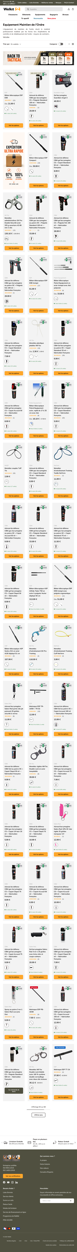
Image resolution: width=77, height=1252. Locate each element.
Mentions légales (11, 1241)
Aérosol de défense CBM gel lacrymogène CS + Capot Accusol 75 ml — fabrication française (13, 954)
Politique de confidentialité (67, 1241)
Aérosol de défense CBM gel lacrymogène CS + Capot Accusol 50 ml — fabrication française (13, 410)
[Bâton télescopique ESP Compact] (38, 143)
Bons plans (52, 18)
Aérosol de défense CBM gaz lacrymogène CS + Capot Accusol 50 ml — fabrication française (38, 891)
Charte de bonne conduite (50, 1241)
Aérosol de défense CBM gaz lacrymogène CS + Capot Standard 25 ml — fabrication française (62, 410)
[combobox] (44, 9)
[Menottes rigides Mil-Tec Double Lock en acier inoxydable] (38, 751)
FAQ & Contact (69, 3)
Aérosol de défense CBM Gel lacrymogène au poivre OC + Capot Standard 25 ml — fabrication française (62, 348)
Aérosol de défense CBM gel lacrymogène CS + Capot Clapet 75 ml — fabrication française (37, 831)
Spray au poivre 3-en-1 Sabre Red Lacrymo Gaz (13, 1011)
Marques (58, 3)
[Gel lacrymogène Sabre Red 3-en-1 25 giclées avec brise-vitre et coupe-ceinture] (38, 934)
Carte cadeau (22, 3)
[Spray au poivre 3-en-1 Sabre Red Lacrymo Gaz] (14, 995)
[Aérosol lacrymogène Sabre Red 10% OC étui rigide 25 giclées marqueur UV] (63, 812)
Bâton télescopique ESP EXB (14, 96)
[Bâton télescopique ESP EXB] (14, 80)
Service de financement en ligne (14, 1212)
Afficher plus (38, 1115)
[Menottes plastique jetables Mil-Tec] (38, 328)
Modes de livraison (10, 1208)
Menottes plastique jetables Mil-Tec (36, 344)
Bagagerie (54, 15)
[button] (73, 9)
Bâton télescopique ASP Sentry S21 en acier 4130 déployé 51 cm (14, 651)
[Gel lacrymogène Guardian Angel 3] (63, 80)
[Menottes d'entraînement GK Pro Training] (38, 634)
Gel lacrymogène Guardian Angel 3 (60, 96)
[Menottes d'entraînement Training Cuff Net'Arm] (63, 634)
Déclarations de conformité (66, 1245)
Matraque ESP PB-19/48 (36, 1010)
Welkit (9, 1236)
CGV (20, 1241)
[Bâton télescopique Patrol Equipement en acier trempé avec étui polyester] (63, 266)
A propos (43, 1160)
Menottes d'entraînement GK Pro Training (37, 651)
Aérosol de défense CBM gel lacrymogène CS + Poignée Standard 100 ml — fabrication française (38, 533)
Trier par (6, 44)
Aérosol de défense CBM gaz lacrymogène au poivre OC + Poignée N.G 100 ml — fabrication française (13, 285)
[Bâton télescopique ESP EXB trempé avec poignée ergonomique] (63, 574)
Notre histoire (45, 1164)
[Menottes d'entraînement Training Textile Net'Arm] (63, 453)
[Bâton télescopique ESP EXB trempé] (38, 266)
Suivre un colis (8, 1200)
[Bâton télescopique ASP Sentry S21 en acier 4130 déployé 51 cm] (14, 634)
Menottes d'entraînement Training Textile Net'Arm (63, 470)
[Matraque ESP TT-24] (63, 1055)
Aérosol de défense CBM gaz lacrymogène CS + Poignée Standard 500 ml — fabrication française (13, 1074)
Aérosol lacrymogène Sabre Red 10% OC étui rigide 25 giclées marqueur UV (63, 830)
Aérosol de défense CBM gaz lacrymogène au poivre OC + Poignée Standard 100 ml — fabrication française (38, 223)
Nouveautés (38, 18)
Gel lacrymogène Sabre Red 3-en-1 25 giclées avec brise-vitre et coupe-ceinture (38, 953)
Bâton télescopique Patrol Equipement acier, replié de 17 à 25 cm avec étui (38, 409)
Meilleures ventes (47, 3)
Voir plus (6, 37)
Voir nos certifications (13, 1176)
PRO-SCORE (7, 1220)
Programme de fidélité (11, 1216)
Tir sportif (25, 18)
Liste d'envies (8, 1192)
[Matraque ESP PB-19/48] (38, 995)
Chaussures (12, 15)
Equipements (40, 15)
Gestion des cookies (51, 1245)
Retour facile (7, 1204)
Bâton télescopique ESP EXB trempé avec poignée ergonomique (63, 590)
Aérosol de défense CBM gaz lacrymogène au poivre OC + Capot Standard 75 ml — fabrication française (62, 533)
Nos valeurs (44, 1168)
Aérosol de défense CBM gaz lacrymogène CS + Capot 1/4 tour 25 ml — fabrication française (13, 831)
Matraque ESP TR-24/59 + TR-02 (36, 707)
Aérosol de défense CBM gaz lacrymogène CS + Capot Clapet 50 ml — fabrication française (62, 954)
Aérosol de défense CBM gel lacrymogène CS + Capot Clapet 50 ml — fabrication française (13, 593)
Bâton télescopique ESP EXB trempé (38, 281)
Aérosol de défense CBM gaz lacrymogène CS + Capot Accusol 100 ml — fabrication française (62, 891)
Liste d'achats (34, 3)
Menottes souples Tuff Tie (13, 469)
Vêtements (26, 15)
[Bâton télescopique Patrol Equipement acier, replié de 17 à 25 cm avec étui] (38, 391)
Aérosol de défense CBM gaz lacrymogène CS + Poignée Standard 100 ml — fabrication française (38, 100)
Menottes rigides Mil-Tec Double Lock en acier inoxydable (38, 768)
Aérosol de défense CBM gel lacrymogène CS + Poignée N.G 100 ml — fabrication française (62, 223)
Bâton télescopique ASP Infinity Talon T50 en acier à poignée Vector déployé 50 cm (38, 592)
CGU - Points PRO (35, 1241)
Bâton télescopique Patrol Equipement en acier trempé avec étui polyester (62, 284)
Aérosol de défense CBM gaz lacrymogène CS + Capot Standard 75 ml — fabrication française (38, 473)
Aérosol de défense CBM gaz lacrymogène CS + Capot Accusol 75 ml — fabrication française (62, 771)
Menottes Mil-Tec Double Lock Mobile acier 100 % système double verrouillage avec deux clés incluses (38, 1074)
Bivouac (66, 15)
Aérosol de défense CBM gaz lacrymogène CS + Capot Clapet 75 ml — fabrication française (13, 891)
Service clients (8, 1196)
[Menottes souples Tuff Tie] (14, 453)
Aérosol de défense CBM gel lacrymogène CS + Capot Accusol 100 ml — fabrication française (62, 1014)
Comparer (53, 44)
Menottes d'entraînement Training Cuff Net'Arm (63, 651)
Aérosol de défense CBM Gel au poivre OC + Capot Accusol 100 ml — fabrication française (63, 710)
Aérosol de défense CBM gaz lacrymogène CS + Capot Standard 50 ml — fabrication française (13, 348)
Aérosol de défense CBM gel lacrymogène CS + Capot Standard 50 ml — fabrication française (62, 162)
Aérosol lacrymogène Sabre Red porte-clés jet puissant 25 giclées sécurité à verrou (14, 710)
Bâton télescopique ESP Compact (38, 159)
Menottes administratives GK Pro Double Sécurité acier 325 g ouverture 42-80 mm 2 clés (13, 223)
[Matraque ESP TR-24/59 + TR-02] (38, 691)
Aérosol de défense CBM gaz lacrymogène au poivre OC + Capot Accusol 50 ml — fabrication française (13, 533)
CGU (26, 1241)
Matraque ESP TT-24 (62, 1069)
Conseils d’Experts (46, 1172)
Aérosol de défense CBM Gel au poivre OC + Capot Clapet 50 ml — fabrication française (14, 770)
